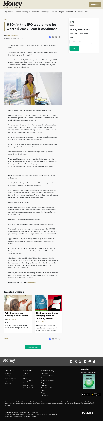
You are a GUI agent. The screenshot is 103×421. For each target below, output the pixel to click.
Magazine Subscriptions (88, 372)
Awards (78, 12)
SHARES (7, 19)
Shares (54, 12)
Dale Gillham (42, 322)
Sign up (74, 48)
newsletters (31, 282)
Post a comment (33, 347)
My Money (8, 12)
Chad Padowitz (11, 319)
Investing (44, 12)
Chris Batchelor (12, 35)
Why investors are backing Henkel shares (16, 314)
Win (86, 12)
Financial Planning (22, 12)
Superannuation (65, 12)
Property (35, 12)
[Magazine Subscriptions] (89, 381)
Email (72, 37)
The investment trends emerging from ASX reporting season (47, 316)
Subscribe (95, 5)
